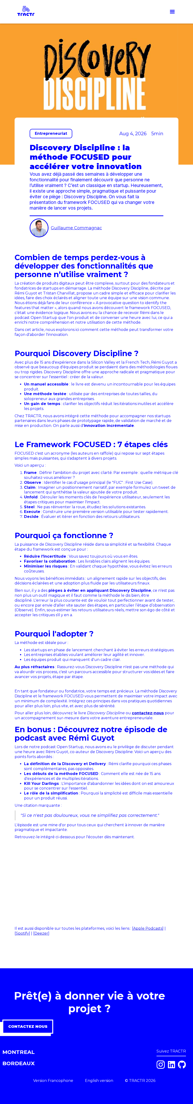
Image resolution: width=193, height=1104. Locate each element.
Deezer (41, 933)
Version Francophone (53, 1080)
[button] (172, 11)
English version (99, 1080)
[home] (26, 11)
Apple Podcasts (147, 928)
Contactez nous (28, 1026)
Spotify (22, 933)
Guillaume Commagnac (76, 227)
